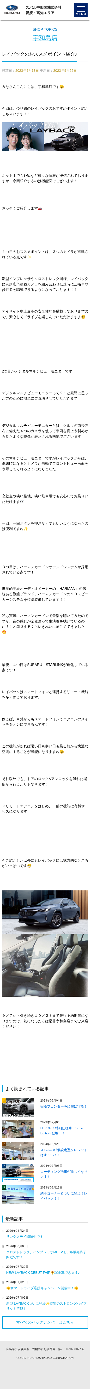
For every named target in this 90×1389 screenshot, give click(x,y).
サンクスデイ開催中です (24, 1237)
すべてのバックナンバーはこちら (45, 1322)
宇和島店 (45, 38)
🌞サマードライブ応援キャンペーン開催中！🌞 (42, 1288)
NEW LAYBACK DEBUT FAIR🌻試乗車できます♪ (43, 1272)
